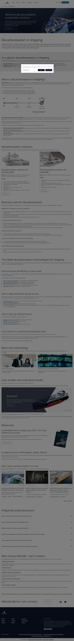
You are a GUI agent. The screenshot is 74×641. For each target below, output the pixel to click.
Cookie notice (39, 67)
